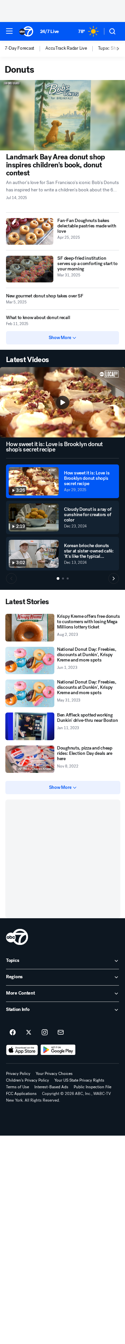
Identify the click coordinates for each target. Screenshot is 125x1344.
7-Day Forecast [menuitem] (19, 48)
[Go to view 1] (58, 578)
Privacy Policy (18, 1074)
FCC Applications (21, 1094)
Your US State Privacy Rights (79, 1080)
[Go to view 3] (68, 578)
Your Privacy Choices (54, 1074)
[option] (25, 48)
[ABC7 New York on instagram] (44, 1032)
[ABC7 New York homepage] (26, 31)
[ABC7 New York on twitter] (28, 1032)
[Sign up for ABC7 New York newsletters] (60, 1032)
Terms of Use (17, 1087)
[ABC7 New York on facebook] (12, 1032)
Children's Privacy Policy (27, 1080)
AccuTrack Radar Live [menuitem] (66, 48)
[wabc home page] (17, 937)
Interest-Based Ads (51, 1087)
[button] (9, 31)
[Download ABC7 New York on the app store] (22, 1050)
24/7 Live (49, 31)
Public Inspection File (92, 1087)
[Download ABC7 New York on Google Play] (58, 1050)
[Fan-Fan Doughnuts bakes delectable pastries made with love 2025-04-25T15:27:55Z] (29, 231)
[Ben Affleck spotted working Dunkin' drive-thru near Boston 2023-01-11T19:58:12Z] (29, 726)
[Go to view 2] (63, 578)
